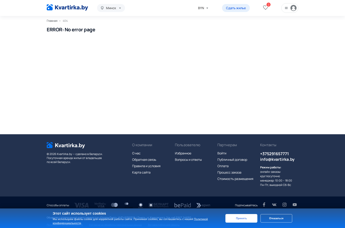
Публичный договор (232, 159)
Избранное (183, 153)
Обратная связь (144, 159)
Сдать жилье (236, 8)
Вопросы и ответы (188, 159)
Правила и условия (146, 166)
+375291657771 (274, 153)
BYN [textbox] (201, 8)
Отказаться (276, 218)
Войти (221, 153)
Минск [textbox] (111, 8)
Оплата (223, 166)
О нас (136, 153)
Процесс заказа (229, 172)
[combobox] (111, 8)
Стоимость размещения (235, 179)
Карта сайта (141, 172)
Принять (241, 218)
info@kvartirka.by (277, 159)
